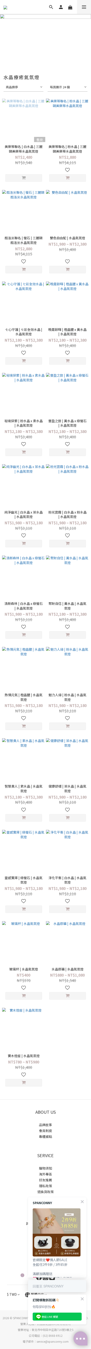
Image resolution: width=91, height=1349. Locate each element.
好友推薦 (45, 1180)
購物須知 (45, 1168)
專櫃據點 (45, 1136)
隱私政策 (45, 1185)
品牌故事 (45, 1124)
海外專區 (45, 1174)
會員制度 (45, 1130)
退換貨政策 (45, 1191)
